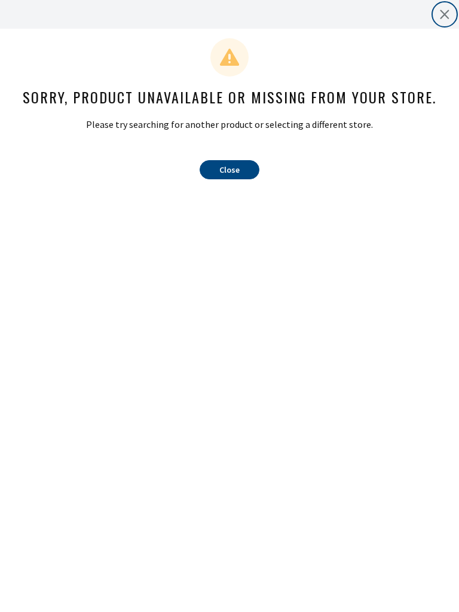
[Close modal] (444, 14)
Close (229, 169)
